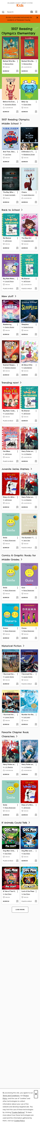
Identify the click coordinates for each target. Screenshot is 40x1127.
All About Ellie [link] (27, 365)
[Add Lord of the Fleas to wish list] (35, 901)
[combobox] (15, 12)
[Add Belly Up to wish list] (36, 111)
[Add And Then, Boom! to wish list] (17, 161)
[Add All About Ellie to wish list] (35, 375)
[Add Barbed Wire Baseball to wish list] (17, 71)
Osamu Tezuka (9, 327)
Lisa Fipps (8, 154)
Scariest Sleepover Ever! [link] (9, 365)
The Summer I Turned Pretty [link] (28, 538)
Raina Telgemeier (10, 540)
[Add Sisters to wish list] (17, 638)
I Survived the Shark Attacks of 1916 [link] (9, 715)
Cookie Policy (19, 1121)
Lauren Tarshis (9, 677)
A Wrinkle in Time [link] (28, 152)
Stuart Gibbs (27, 104)
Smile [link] (5, 538)
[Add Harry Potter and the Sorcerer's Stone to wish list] (35, 461)
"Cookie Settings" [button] (18, 1112)
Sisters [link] (5, 628)
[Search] (3, 12)
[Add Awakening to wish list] (17, 334)
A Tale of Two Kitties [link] (9, 891)
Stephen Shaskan (10, 368)
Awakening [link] (7, 325)
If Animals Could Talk (15, 822)
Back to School (11, 209)
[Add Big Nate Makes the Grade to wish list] (17, 288)
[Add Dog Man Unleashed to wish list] (17, 861)
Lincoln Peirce (9, 281)
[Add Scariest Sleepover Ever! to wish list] (17, 375)
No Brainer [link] (7, 238)
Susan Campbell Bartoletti (11, 195)
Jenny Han (26, 540)
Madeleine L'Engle (29, 154)
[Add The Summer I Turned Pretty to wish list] (35, 547)
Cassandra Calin (28, 241)
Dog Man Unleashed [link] (9, 851)
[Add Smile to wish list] (17, 547)
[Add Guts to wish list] (35, 597)
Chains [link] (24, 192)
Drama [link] (24, 628)
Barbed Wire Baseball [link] (9, 61)
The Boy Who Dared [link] (9, 192)
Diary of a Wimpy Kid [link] (9, 497)
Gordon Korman (28, 327)
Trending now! (11, 382)
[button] (17, 61)
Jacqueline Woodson (11, 104)
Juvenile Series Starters (16, 469)
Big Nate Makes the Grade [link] (9, 279)
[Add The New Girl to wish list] (35, 248)
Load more (20, 910)
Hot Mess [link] (6, 451)
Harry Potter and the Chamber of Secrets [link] (28, 765)
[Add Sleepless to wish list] (35, 334)
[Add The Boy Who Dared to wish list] (17, 202)
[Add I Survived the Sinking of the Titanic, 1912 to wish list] (35, 684)
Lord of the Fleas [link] (28, 891)
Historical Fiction (12, 645)
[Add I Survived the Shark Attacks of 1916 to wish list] (17, 724)
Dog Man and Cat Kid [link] (28, 851)
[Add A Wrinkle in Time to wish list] (35, 161)
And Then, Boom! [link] (9, 152)
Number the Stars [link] (28, 715)
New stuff (8, 296)
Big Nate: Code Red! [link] (9, 411)
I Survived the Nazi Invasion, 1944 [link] (9, 674)
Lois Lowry (26, 717)
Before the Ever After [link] (9, 102)
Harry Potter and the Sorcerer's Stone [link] (28, 451)
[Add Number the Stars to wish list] (35, 724)
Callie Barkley (27, 368)
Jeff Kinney (8, 241)
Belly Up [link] (25, 102)
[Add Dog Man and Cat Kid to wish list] (35, 861)
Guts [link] (23, 588)
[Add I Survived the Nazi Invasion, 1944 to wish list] (17, 684)
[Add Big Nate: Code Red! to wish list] (17, 421)
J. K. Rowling (27, 454)
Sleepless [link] (25, 325)
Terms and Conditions (11, 1096)
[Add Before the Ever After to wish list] (17, 111)
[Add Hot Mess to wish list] (17, 461)
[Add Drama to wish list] (35, 638)
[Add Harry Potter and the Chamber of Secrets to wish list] (35, 774)
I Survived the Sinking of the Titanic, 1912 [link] (28, 674)
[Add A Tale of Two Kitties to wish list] (17, 901)
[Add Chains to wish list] (35, 202)
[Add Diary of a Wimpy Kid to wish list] (17, 507)
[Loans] (32, 12)
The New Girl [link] (26, 238)
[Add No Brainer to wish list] (17, 248)
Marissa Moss (9, 64)
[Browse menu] (36, 11)
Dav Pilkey (8, 854)
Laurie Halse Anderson (29, 195)
